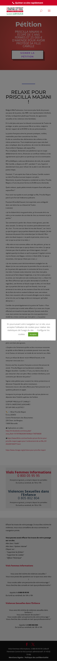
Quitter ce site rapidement (29, 2)
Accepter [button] (33, 334)
